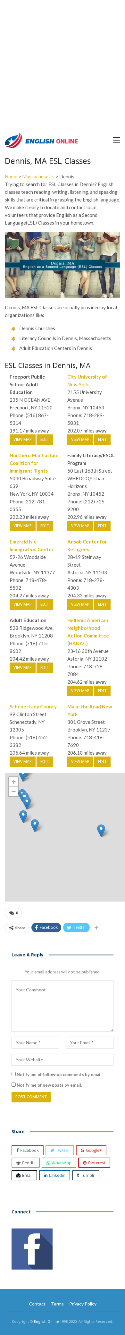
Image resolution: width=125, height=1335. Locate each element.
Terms (57, 1303)
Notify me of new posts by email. (49, 1085)
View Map (22, 439)
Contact (37, 1303)
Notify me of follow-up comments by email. (60, 1074)
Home (11, 176)
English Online (46, 1321)
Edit (44, 439)
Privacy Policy (82, 1303)
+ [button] (14, 782)
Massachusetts (38, 176)
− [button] (14, 791)
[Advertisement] (62, 65)
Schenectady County (33, 706)
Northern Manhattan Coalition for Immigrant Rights (33, 463)
